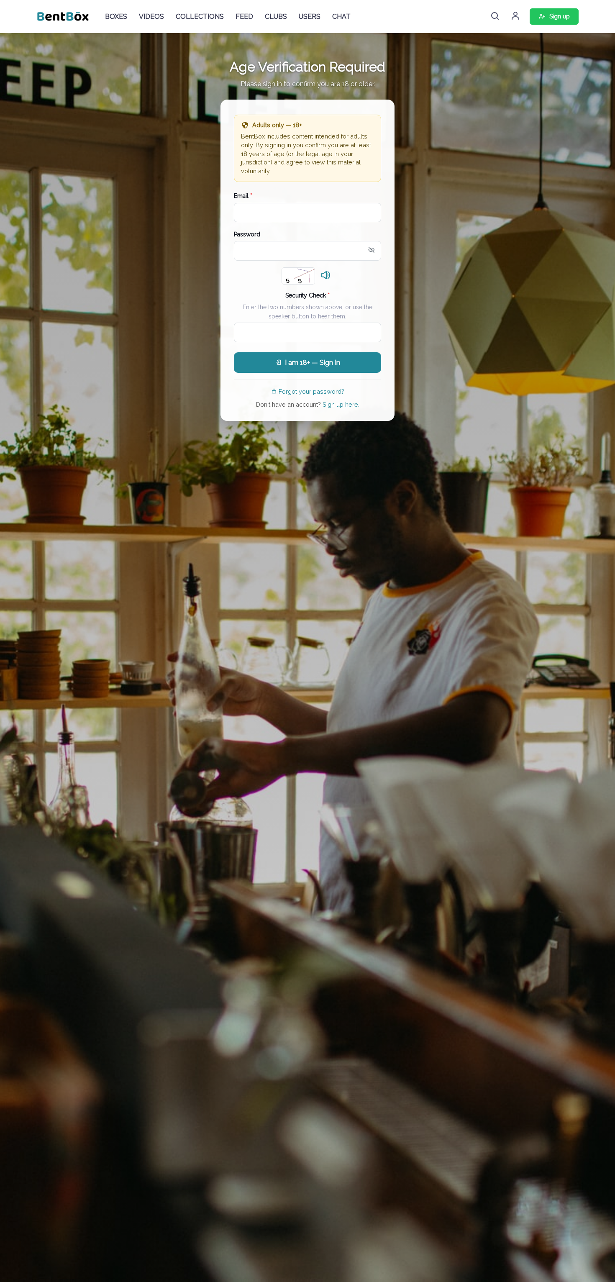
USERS (309, 17)
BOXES (116, 17)
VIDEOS (151, 17)
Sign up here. (341, 404)
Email (243, 195)
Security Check (307, 295)
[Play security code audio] (325, 275)
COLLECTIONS (200, 17)
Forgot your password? (311, 391)
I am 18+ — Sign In (312, 363)
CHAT (341, 17)
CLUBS (276, 17)
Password (247, 234)
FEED (244, 17)
